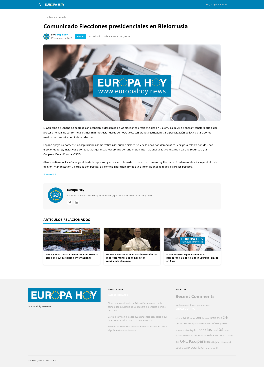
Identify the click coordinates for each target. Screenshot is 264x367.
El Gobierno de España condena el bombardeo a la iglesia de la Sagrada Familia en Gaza (192, 257)
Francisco (208, 323)
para (201, 341)
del (226, 317)
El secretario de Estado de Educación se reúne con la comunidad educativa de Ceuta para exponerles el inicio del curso (137, 307)
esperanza (196, 323)
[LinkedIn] (76, 202)
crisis (219, 317)
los (220, 329)
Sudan (187, 347)
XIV (217, 348)
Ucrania (196, 347)
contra (212, 317)
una (204, 347)
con (198, 317)
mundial (194, 336)
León (215, 330)
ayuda (186, 317)
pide (213, 342)
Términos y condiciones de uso (42, 360)
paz (208, 341)
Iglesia (189, 330)
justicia (201, 330)
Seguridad (226, 342)
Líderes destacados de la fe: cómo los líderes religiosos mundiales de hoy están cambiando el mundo (131, 257)
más (210, 335)
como (192, 318)
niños (215, 335)
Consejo (205, 318)
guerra (223, 323)
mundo (202, 335)
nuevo (230, 336)
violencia (211, 348)
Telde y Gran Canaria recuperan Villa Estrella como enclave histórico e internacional (72, 256)
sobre (179, 347)
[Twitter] (69, 202)
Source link (50, 174)
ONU (184, 341)
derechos (181, 323)
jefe (194, 330)
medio (227, 330)
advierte (179, 318)
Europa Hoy (61, 34)
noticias (223, 335)
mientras (179, 336)
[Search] (39, 4)
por (218, 341)
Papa (193, 341)
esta (202, 323)
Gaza (216, 323)
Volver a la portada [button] (54, 17)
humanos (180, 330)
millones (186, 335)
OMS (177, 342)
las (209, 329)
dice (189, 323)
